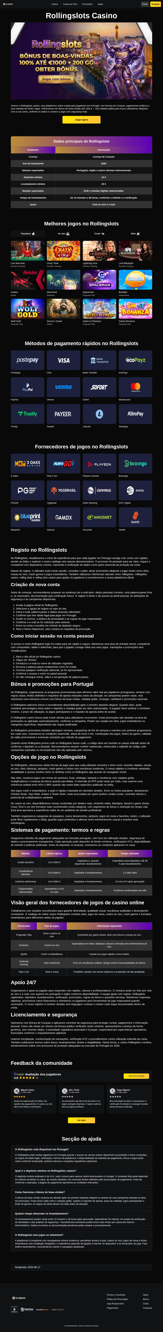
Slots (133, 234)
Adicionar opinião (136, 1076)
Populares (26, 234)
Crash (97, 234)
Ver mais (81, 1120)
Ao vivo (61, 234)
